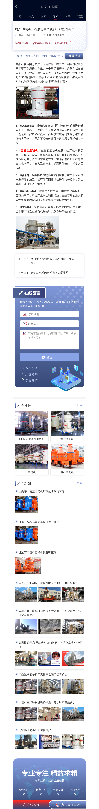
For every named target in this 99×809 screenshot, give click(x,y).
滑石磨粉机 (67, 472)
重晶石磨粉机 (29, 150)
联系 (80, 16)
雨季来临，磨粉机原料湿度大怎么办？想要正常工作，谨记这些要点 (51, 613)
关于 (68, 16)
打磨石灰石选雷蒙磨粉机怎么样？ (39, 522)
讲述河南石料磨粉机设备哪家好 (37, 552)
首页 (44, 6)
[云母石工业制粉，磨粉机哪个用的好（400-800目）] (26, 595)
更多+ (80, 405)
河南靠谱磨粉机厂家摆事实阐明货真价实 (43, 674)
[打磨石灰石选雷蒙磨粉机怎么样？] (26, 535)
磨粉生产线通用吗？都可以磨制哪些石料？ (54, 261)
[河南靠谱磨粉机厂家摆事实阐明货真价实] (26, 686)
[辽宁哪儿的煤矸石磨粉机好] (26, 742)
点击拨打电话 (70, 804)
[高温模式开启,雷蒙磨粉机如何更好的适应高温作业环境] (26, 659)
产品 (31, 16)
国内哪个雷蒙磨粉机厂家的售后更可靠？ (43, 491)
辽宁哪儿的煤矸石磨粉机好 (35, 730)
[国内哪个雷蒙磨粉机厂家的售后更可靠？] (26, 505)
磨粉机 (32, 472)
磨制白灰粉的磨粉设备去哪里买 (50, 272)
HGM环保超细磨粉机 (31, 438)
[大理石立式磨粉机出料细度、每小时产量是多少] (26, 714)
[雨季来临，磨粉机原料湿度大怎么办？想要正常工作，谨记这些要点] (26, 627)
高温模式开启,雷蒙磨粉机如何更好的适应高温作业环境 (50, 644)
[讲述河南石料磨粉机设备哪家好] (28, 566)
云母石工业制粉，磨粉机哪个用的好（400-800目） (49, 583)
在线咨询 (33, 804)
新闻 (55, 6)
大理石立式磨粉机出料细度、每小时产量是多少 (47, 702)
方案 (43, 16)
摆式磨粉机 (67, 438)
